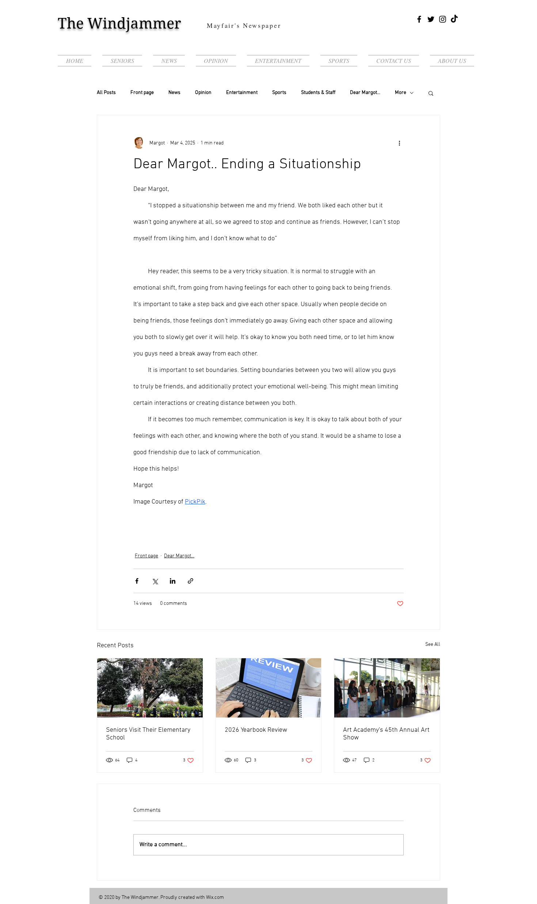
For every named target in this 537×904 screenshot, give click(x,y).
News (174, 93)
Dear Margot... (365, 93)
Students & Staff (318, 93)
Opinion (203, 93)
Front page (142, 93)
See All (432, 644)
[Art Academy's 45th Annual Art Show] (387, 687)
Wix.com (215, 897)
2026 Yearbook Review (256, 730)
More (400, 93)
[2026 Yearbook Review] (268, 687)
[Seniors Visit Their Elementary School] (150, 687)
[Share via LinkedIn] (172, 580)
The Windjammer (119, 23)
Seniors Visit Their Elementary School (148, 734)
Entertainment (242, 93)
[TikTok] (454, 19)
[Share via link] (190, 580)
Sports (279, 93)
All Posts (106, 93)
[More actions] (399, 143)
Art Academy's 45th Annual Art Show (386, 734)
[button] (430, 93)
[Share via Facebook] (136, 580)
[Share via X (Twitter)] (154, 580)
